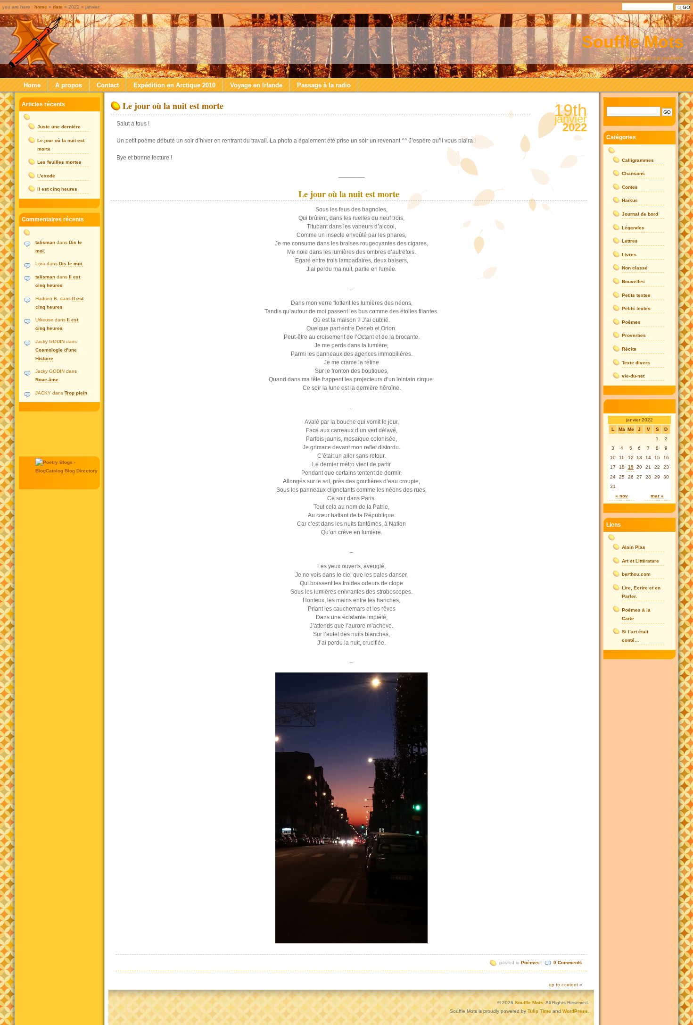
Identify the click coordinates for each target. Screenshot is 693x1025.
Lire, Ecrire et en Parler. (641, 592)
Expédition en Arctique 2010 (174, 85)
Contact (108, 85)
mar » (657, 495)
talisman (45, 242)
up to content (563, 984)
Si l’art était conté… (635, 636)
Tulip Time (539, 1011)
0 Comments (567, 962)
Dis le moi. (71, 263)
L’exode (46, 175)
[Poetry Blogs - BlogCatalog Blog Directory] (67, 470)
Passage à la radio (324, 85)
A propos (68, 85)
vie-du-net (633, 375)
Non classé (635, 267)
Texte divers (636, 362)
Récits (629, 349)
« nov (621, 495)
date (58, 6)
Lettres (630, 241)
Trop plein (76, 392)
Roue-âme (46, 379)
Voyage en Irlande (256, 85)
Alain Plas (633, 547)
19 (631, 467)
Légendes (633, 227)
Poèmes (530, 962)
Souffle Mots (633, 41)
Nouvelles (633, 281)
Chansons (633, 173)
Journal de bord (640, 214)
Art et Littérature (640, 560)
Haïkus (630, 200)
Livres (629, 254)
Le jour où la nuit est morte (173, 106)
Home (32, 85)
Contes (630, 187)
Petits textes (636, 295)
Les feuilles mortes (59, 162)
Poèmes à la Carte (636, 614)
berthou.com (636, 574)
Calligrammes (638, 160)
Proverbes (634, 335)
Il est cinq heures (57, 189)
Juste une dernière (59, 126)
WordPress (575, 1011)
